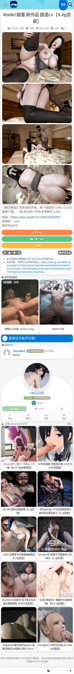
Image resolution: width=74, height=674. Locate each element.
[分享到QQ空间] (9, 253)
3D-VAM (14, 28)
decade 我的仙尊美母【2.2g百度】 (18, 511)
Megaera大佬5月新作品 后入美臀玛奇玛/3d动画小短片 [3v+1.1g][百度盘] (18, 647)
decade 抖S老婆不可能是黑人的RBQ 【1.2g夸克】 (55, 556)
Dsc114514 (19, 350)
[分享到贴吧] (19, 253)
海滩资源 (22, 258)
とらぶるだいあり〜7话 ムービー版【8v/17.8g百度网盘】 (19, 465)
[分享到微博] (4, 253)
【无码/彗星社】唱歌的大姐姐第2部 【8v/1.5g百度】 (55, 601)
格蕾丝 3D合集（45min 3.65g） (20, 328)
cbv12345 (36, 258)
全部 (22, 28)
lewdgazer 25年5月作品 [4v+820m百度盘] (55, 646)
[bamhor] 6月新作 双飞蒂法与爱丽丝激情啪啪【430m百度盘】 (18, 601)
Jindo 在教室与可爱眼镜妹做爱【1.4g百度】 (19, 556)
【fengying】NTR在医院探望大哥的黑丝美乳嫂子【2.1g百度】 (55, 511)
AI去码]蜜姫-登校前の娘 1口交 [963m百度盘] (55, 465)
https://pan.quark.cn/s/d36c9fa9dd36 (35, 217)
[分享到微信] (14, 253)
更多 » (70, 423)
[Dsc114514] (6, 352)
